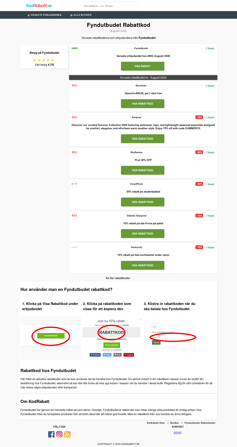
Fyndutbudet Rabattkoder (200, 422)
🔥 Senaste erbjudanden (44, 14)
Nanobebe (141, 85)
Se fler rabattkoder (118, 278)
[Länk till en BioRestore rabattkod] (74, 152)
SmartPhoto (136, 183)
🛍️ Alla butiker (80, 14)
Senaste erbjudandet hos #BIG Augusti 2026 (143, 56)
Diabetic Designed (136, 215)
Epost (178, 432)
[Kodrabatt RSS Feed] (67, 434)
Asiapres (136, 117)
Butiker (174, 422)
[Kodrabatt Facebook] (51, 434)
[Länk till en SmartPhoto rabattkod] (74, 184)
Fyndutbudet (141, 48)
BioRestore (136, 152)
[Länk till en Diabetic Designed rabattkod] (74, 215)
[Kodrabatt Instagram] (59, 434)
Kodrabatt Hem (156, 422)
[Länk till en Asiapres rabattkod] (74, 117)
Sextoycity (136, 247)
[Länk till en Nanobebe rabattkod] (74, 85)
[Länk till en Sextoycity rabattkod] (74, 247)
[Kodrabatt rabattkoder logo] (38, 5)
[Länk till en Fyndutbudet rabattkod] (74, 48)
